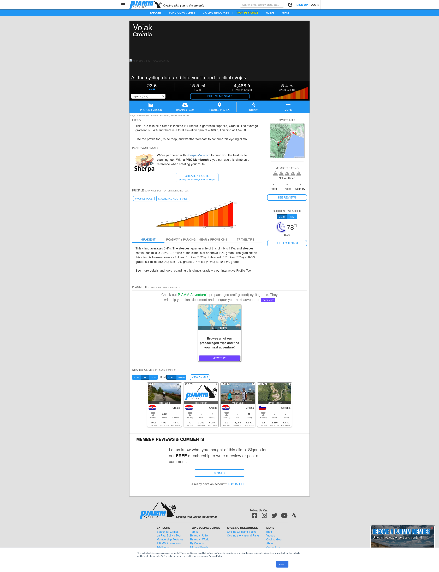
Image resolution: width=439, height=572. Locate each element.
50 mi (153, 377)
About (270, 543)
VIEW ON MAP (200, 377)
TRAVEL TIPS (245, 239)
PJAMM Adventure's (193, 294)
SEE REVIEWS (287, 197)
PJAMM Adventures (169, 543)
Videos (270, 535)
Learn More (268, 300)
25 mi (144, 377)
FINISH (181, 377)
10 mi (136, 377)
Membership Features (170, 539)
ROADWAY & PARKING (180, 239)
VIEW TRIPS (219, 358)
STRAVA (253, 110)
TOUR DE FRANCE (247, 12)
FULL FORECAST (287, 243)
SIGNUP (220, 473)
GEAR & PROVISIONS (213, 239)
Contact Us (273, 547)
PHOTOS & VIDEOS (151, 110)
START (171, 377)
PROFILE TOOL (143, 198)
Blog (269, 532)
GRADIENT (148, 239)
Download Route (185, 110)
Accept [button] (282, 564)
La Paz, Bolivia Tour (169, 535)
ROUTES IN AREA (219, 110)
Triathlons (163, 547)
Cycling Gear (274, 539)
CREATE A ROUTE (197, 177)
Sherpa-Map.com (198, 155)
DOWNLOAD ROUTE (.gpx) (173, 198)
